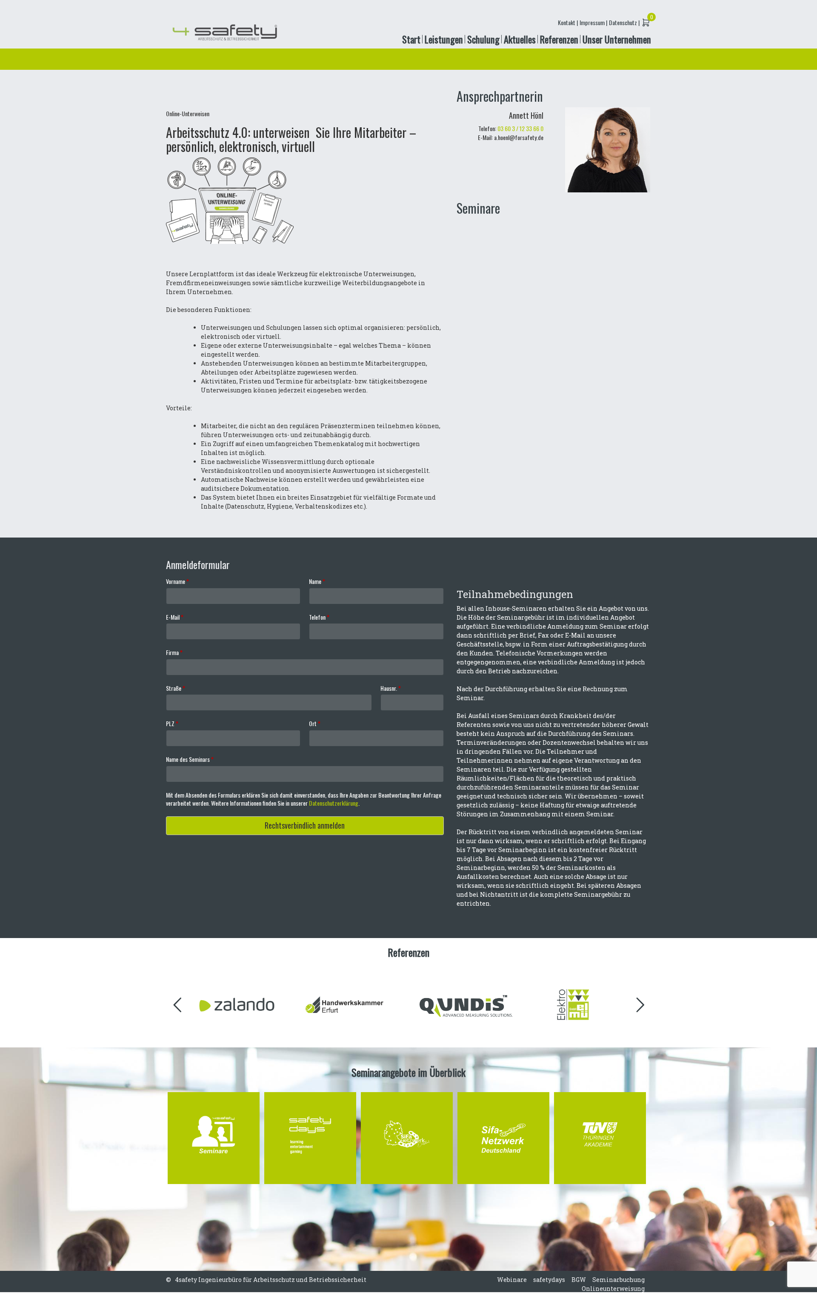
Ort (314, 723)
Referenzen (559, 39)
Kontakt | (568, 22)
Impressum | (593, 22)
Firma (174, 652)
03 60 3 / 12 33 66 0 (520, 128)
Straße (175, 688)
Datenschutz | (624, 22)
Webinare (512, 1280)
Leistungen (444, 39)
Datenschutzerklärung (333, 802)
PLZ (172, 723)
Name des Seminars (190, 759)
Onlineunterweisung (613, 1288)
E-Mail (174, 617)
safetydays (549, 1280)
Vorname (177, 581)
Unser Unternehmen (617, 39)
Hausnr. (390, 688)
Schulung (483, 39)
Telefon (319, 617)
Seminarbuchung (618, 1280)
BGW (578, 1280)
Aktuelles (520, 39)
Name (317, 581)
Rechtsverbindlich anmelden (305, 825)
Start (411, 39)
